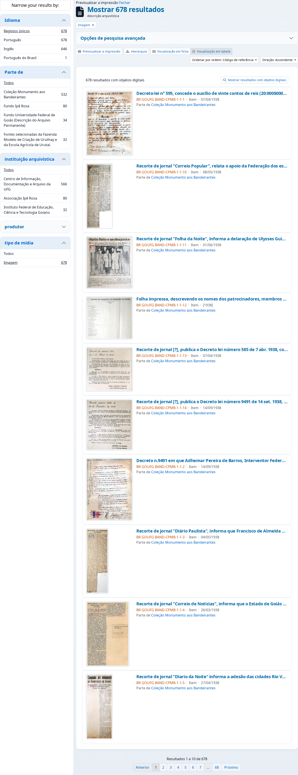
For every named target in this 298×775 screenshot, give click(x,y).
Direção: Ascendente (277, 60)
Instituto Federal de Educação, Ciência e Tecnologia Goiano (35, 210)
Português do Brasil (35, 58)
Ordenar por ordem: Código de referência (223, 60)
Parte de (14, 72)
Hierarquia (138, 51)
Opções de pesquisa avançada (112, 38)
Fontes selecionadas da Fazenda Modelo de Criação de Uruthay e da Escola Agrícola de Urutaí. (35, 139)
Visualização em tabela (213, 51)
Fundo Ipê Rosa (35, 107)
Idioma (12, 20)
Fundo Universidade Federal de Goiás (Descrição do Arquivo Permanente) (35, 120)
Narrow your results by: (35, 5)
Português (35, 41)
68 (217, 767)
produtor (14, 227)
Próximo (231, 767)
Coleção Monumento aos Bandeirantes (35, 94)
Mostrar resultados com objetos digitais (256, 80)
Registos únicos (35, 32)
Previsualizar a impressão (101, 51)
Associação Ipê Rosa (35, 199)
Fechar (124, 2)
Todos (9, 82)
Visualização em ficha (172, 51)
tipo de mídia (19, 243)
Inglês (35, 49)
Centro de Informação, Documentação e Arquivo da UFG (35, 184)
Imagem (35, 263)
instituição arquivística (29, 159)
